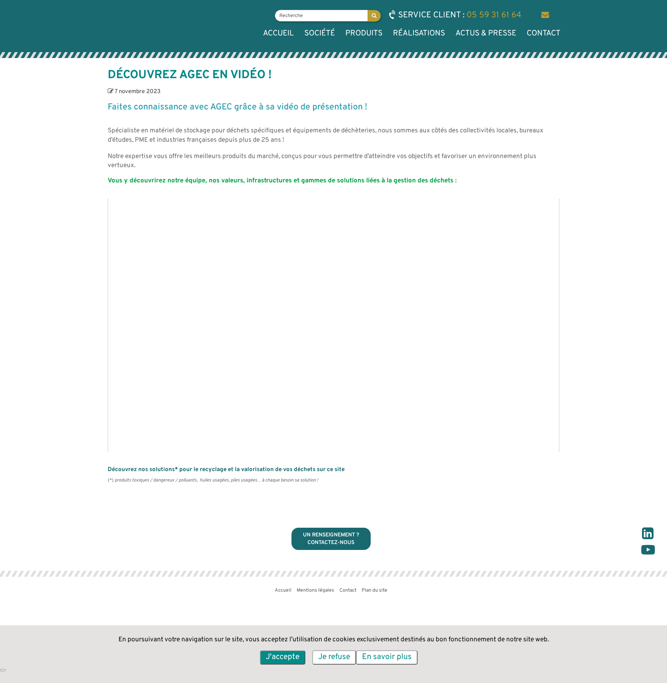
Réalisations (419, 33)
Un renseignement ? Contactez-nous (331, 539)
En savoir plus (387, 657)
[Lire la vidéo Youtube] (333, 325)
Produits (363, 33)
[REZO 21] (512, 592)
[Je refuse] (3, 670)
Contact (543, 33)
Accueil (278, 33)
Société (319, 33)
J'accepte (282, 657)
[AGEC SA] (135, 26)
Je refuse (334, 657)
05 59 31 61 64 (494, 15)
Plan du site (374, 590)
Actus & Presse (485, 33)
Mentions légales (315, 590)
